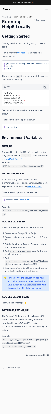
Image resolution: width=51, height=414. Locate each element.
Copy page (40, 20)
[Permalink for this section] (31, 36)
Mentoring (6, 17)
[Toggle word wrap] (45, 63)
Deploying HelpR (13, 367)
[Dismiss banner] (48, 2)
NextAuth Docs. (13, 159)
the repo (21, 52)
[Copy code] (45, 87)
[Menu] (46, 8)
